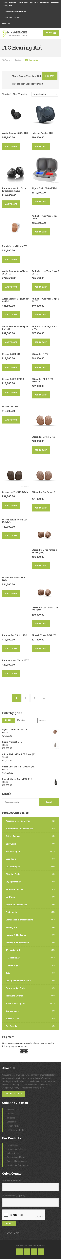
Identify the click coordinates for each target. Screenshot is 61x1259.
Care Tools (11, 859)
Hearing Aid (11, 927)
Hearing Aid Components (17, 943)
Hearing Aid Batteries (16, 935)
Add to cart (11, 146)
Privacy (10, 1114)
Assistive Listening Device (18, 821)
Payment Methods (15, 1130)
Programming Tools (15, 988)
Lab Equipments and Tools (18, 981)
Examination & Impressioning (19, 920)
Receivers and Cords (16, 1157)
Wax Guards (11, 1026)
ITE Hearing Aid (13, 965)
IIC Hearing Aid (13, 950)
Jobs (8, 973)
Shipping (11, 1118)
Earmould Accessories (16, 905)
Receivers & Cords (14, 996)
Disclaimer (11, 1122)
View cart (49, 76)
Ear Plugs (10, 897)
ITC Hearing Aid (13, 958)
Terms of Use (13, 1110)
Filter (8, 720)
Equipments (11, 912)
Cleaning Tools (13, 874)
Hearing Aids (12, 1145)
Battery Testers (13, 836)
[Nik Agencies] (16, 33)
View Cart (6, 23)
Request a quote (14, 1093)
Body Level (11, 844)
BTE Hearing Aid (13, 851)
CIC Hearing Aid (13, 867)
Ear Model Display (14, 889)
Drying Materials (13, 882)
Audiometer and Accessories (19, 829)
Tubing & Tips (12, 1019)
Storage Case (12, 1011)
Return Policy (13, 1126)
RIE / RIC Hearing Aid (15, 1003)
